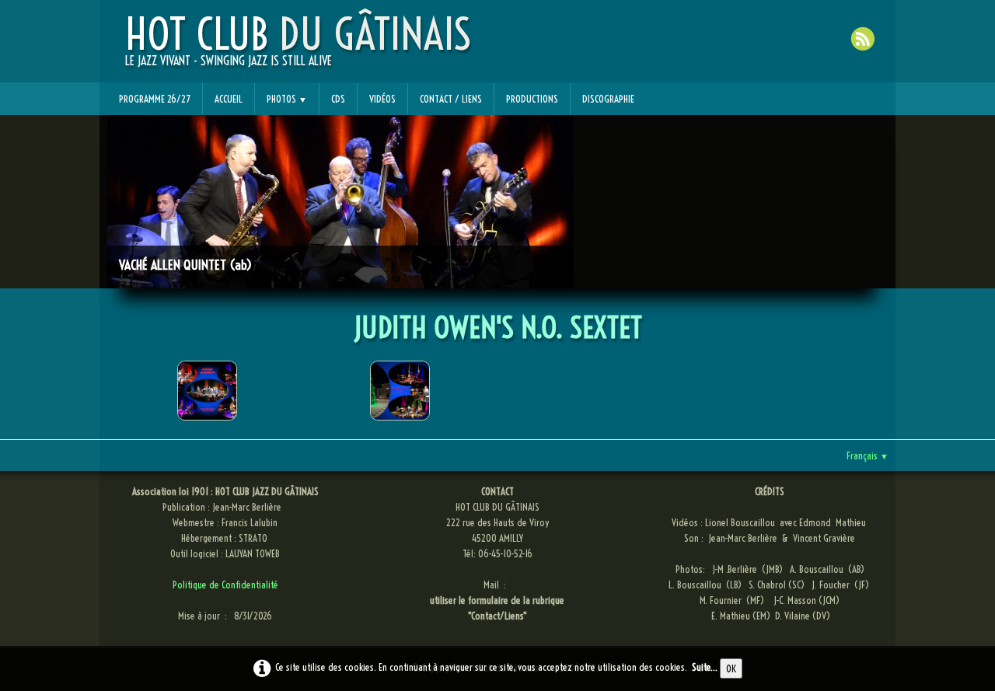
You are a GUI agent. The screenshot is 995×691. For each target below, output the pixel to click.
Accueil (229, 98)
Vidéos (382, 98)
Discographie (608, 98)
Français (868, 455)
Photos (287, 98)
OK (731, 668)
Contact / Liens (451, 98)
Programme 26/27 (154, 98)
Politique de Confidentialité (225, 584)
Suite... (704, 667)
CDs (338, 98)
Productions (532, 98)
